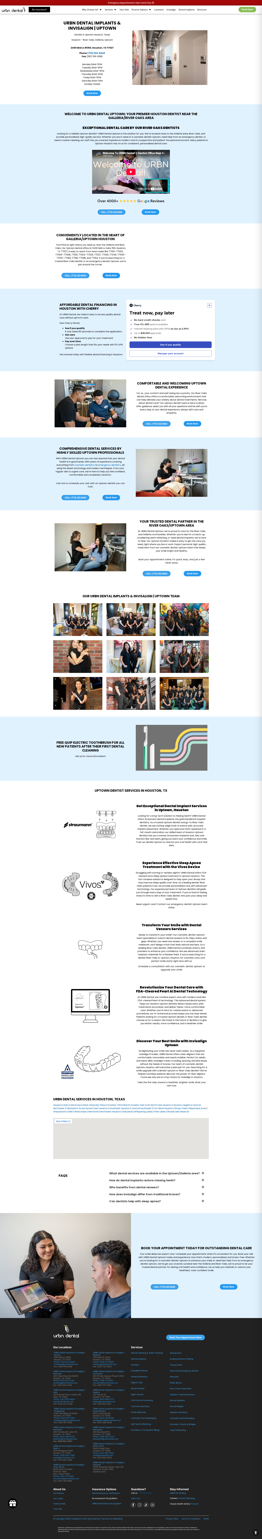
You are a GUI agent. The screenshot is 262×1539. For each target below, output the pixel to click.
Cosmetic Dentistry (140, 1406)
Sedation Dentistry (178, 1412)
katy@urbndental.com (63, 1401)
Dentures (174, 1376)
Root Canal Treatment (180, 1388)
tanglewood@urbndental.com (67, 1420)
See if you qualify (170, 344)
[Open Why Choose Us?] (100, 9)
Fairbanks (71, 1108)
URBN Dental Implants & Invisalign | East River (69, 1428)
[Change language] (209, 305)
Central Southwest (141, 1108)
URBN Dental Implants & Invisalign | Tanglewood (69, 1409)
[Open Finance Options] (150, 9)
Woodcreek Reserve (178, 1111)
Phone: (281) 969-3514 (103, 1453)
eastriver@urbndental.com (65, 1439)
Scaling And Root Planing (181, 1359)
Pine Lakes (159, 1111)
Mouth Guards (138, 1388)
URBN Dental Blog (178, 1493)
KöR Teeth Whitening (141, 1424)
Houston (57, 1105)
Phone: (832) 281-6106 (103, 1418)
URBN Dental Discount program (106, 1503)
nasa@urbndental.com (103, 1455)
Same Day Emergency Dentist (184, 1370)
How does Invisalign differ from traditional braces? (144, 1194)
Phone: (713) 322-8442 (65, 1362)
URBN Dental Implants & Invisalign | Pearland (109, 1463)
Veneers (135, 1364)
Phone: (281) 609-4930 (64, 1399)
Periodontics (176, 1353)
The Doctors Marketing (111, 1518)
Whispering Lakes (143, 1111)
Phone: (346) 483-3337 (103, 1436)
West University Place (94, 1105)
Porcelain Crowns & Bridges (183, 1424)
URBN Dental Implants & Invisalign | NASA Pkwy (109, 1444)
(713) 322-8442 (96, 53)
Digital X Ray (137, 1382)
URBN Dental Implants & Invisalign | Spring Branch (109, 1409)
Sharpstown (59, 1111)
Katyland (127, 1111)
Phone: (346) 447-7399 (64, 1455)
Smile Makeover (138, 1412)
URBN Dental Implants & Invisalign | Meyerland (109, 1428)
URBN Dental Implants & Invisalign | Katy (69, 1391)
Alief (70, 1111)
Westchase (80, 1111)
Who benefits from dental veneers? (134, 1187)
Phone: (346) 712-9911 (103, 1380)
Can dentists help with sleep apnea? (135, 1201)
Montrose (76, 1105)
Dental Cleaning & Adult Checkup (147, 1353)
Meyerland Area (197, 1108)
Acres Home (85, 1108)
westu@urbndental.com (64, 1457)
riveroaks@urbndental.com (66, 1364)
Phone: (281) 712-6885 (63, 1476)
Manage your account (170, 353)
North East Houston (161, 1105)
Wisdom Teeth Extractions (182, 1394)
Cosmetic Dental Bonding (182, 1418)
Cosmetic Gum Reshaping (143, 1418)
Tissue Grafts (176, 1365)
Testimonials (59, 1503)
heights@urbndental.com (104, 1401)
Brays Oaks (181, 1108)
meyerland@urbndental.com (105, 1439)
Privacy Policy (172, 1518)
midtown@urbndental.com (105, 1364)
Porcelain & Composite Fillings (145, 1430)
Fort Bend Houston (163, 1108)
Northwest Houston (110, 1111)
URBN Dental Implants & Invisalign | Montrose (69, 1372)
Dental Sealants (177, 1400)
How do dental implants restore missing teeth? (142, 1180)
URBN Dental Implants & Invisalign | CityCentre (109, 1372)
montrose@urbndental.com (65, 1383)
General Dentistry (139, 1376)
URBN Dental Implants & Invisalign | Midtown (109, 1353)
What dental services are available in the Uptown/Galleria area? (154, 1173)
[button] (135, 57)
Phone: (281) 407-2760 (64, 1418)
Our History (58, 1493)
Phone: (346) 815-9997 (104, 1362)
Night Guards (137, 1394)
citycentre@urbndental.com (105, 1383)
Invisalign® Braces (139, 1370)
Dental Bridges (177, 1406)
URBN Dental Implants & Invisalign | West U (69, 1447)
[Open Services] (115, 9)
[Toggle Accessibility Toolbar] (255, 1532)
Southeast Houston (119, 1108)
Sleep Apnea (176, 1382)
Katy (66, 1105)
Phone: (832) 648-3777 (104, 1399)
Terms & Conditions (190, 1518)
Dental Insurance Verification (106, 1493)
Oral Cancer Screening (142, 1400)
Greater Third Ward (118, 1105)
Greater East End (140, 1105)
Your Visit (57, 1509)
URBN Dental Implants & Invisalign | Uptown (69, 1353)
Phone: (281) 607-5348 (64, 1380)
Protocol (195, 1503)
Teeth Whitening (178, 1430)
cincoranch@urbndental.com (66, 1478)
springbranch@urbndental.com (107, 1420)
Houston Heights (182, 1105)
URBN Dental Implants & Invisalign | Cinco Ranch (69, 1466)
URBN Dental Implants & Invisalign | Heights (109, 1391)
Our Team (58, 1498)
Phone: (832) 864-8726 (64, 1436)
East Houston (101, 1108)
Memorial (93, 1111)
